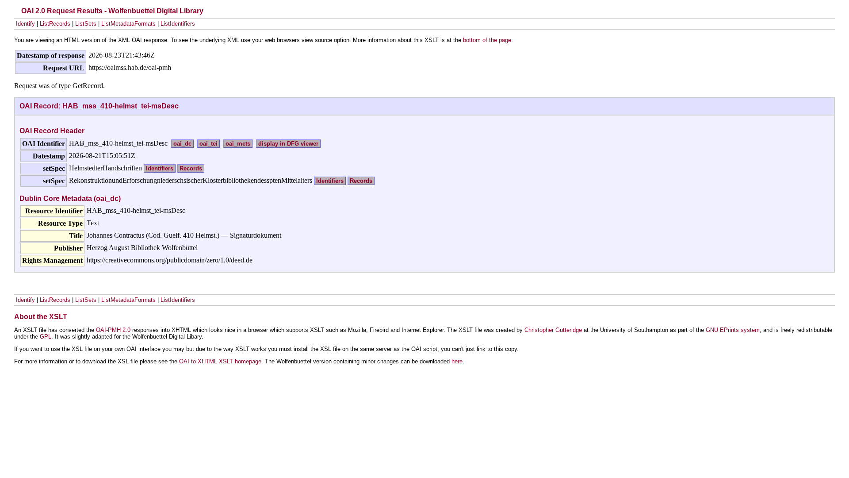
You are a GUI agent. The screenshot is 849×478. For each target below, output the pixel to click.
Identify (25, 23)
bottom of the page (487, 40)
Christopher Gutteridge (553, 330)
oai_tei (208, 143)
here (457, 361)
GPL (45, 336)
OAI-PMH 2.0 (113, 330)
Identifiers (159, 168)
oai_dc (182, 143)
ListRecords (55, 23)
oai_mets (238, 143)
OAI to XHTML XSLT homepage (220, 361)
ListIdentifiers (178, 23)
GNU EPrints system (733, 330)
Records (191, 168)
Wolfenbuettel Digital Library (155, 11)
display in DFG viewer (288, 143)
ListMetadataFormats (128, 23)
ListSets (85, 23)
